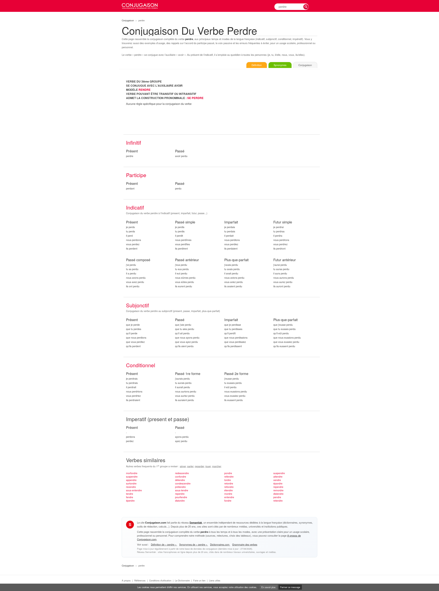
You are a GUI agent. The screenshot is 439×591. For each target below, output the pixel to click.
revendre (131, 487)
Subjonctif (137, 305)
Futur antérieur (284, 260)
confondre (180, 476)
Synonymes (280, 65)
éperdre (130, 500)
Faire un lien (199, 580)
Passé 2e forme (236, 373)
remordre (278, 490)
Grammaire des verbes (244, 544)
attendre (277, 476)
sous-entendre (134, 490)
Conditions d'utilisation (160, 580)
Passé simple (185, 222)
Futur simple (282, 222)
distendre (278, 493)
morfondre (131, 473)
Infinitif (133, 142)
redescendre (182, 473)
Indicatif (135, 207)
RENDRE (145, 90)
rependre (278, 487)
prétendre (180, 487)
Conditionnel (140, 365)
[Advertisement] (270, 103)
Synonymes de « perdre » (193, 544)
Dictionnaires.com (220, 544)
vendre (277, 480)
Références (140, 580)
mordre (228, 493)
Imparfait (231, 222)
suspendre (132, 476)
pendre (277, 497)
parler (190, 466)
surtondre (131, 483)
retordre (228, 483)
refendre (229, 476)
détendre (180, 480)
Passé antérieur (187, 260)
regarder (199, 466)
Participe (136, 175)
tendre (129, 493)
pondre (228, 473)
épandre (277, 483)
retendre (278, 500)
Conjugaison (128, 20)
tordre (227, 480)
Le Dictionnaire (182, 580)
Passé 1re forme (187, 373)
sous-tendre (181, 490)
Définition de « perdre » (164, 544)
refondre (229, 487)
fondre (227, 500)
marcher (216, 466)
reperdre (180, 493)
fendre (129, 497)
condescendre (183, 483)
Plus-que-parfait (236, 260)
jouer (208, 466)
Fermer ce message (290, 587)
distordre (180, 500)
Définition (257, 65)
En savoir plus (268, 587)
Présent (132, 151)
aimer (183, 466)
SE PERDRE (195, 98)
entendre (229, 497)
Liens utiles (214, 580)
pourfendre (181, 497)
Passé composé (138, 260)
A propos (126, 580)
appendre (131, 480)
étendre (228, 490)
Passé (179, 151)
